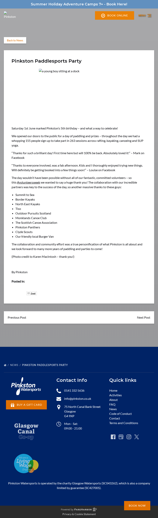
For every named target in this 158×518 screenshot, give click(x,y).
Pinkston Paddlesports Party (45, 365)
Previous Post (17, 317)
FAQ (112, 404)
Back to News (15, 40)
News (14, 365)
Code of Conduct (120, 413)
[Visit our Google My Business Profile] (121, 437)
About (113, 399)
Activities (115, 395)
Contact (114, 418)
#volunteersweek (28, 182)
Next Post (143, 317)
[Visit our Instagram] (129, 437)
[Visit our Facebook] (113, 437)
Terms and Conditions (123, 423)
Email (33, 293)
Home (113, 390)
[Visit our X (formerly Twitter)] (136, 437)
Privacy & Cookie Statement (79, 514)
